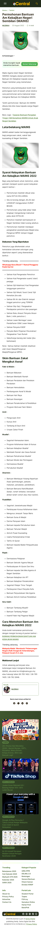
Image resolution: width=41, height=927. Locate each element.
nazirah (5, 25)
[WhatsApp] (26, 703)
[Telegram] (22, 703)
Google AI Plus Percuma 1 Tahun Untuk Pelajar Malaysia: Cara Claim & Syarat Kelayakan (15, 823)
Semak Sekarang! (30, 64)
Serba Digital (30, 919)
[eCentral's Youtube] (36, 914)
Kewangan (26, 876)
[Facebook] (14, 703)
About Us (6, 894)
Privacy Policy (8, 896)
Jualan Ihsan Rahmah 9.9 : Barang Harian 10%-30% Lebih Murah (13, 787)
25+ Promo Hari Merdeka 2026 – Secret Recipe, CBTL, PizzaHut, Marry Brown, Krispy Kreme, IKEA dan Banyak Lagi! (14, 750)
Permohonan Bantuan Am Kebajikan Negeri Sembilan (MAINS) (18, 18)
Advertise (6, 899)
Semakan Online (28, 902)
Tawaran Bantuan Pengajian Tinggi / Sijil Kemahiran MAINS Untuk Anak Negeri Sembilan (20, 118)
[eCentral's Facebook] (23, 914)
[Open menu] (5, 3)
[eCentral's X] (30, 914)
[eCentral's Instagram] (26, 914)
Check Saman (27, 882)
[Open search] (36, 3)
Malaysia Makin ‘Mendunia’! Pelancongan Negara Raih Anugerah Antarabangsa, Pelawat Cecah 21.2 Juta (19, 650)
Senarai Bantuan (28, 879)
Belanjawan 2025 (9, 871)
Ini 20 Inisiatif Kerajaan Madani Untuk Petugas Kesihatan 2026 (12, 853)
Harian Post (26, 905)
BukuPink (25, 907)
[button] (8, 56)
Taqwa (24, 896)
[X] (18, 703)
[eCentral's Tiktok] (33, 914)
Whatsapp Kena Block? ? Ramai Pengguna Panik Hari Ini (20, 266)
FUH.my (25, 899)
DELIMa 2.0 (26, 874)
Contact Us (6, 902)
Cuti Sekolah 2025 (9, 874)
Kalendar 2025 (8, 880)
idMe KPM (26, 871)
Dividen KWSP (27, 885)
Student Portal (27, 894)
